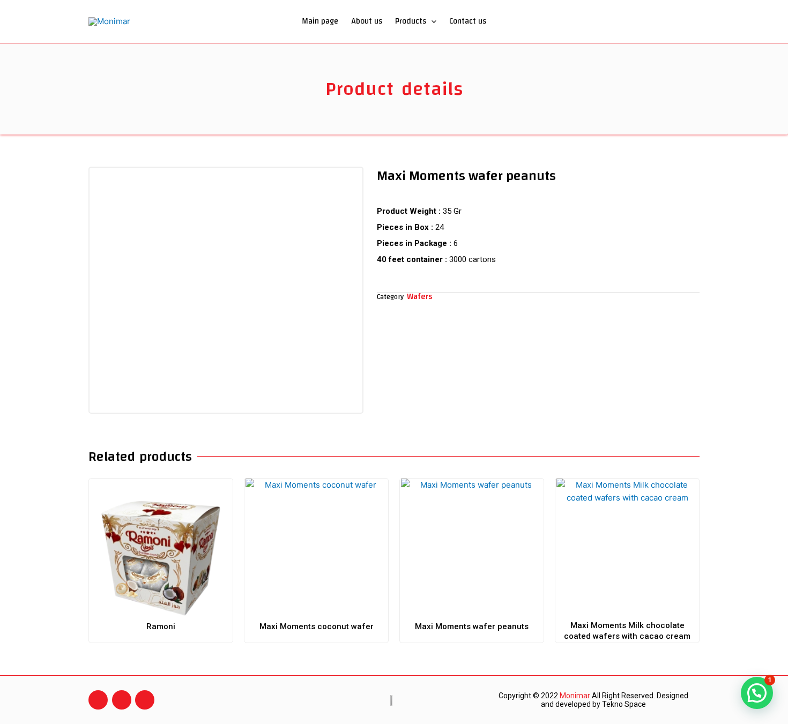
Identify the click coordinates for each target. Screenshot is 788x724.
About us (366, 21)
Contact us (467, 21)
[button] (431, 21)
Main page (320, 21)
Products (410, 21)
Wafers (420, 296)
